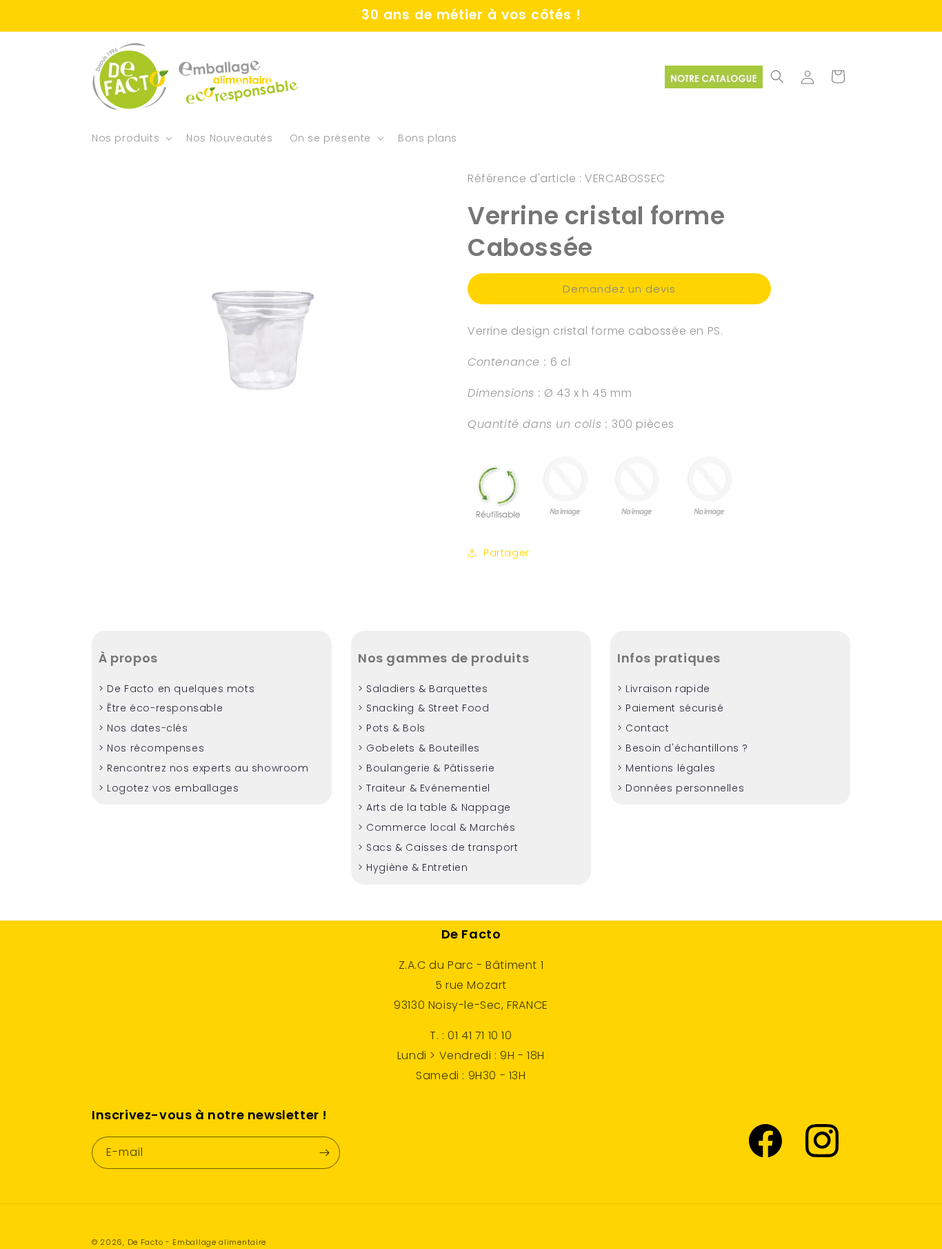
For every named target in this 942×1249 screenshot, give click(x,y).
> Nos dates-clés (143, 728)
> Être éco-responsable (161, 708)
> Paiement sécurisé (670, 708)
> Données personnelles (680, 788)
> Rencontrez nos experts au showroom (204, 768)
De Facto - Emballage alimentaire (197, 1242)
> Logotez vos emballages (169, 788)
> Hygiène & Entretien (413, 867)
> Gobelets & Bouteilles (419, 748)
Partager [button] (506, 553)
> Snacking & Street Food (423, 708)
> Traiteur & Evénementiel (424, 788)
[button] (130, 138)
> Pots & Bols (391, 728)
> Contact (643, 728)
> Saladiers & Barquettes (423, 689)
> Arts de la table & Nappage (434, 807)
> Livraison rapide (663, 689)
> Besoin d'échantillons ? (682, 748)
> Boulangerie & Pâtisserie (426, 768)
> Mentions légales (666, 768)
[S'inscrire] (324, 1153)
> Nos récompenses (151, 748)
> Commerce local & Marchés (437, 827)
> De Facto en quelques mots (176, 689)
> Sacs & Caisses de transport (438, 847)
